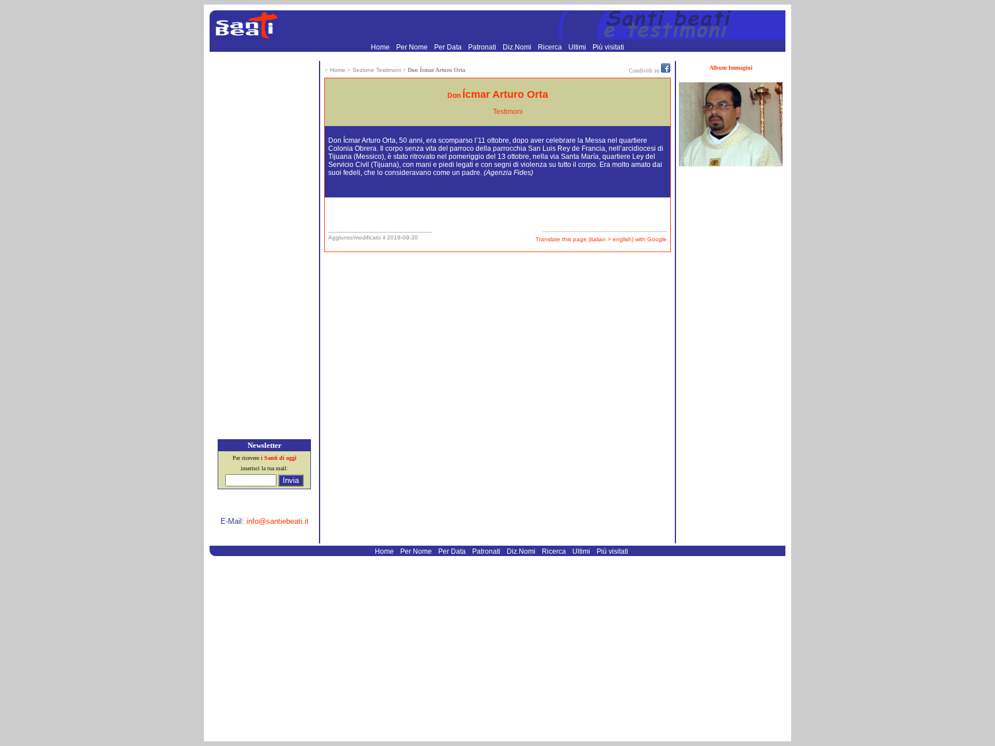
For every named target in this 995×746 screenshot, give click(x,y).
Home (381, 47)
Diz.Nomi (518, 47)
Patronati (483, 47)
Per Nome (413, 47)
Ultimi (578, 47)
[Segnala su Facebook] (665, 70)
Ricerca (551, 47)
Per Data (449, 47)
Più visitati (608, 47)
